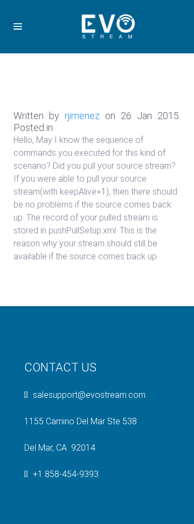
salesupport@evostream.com (89, 395)
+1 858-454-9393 (66, 474)
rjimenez (82, 115)
